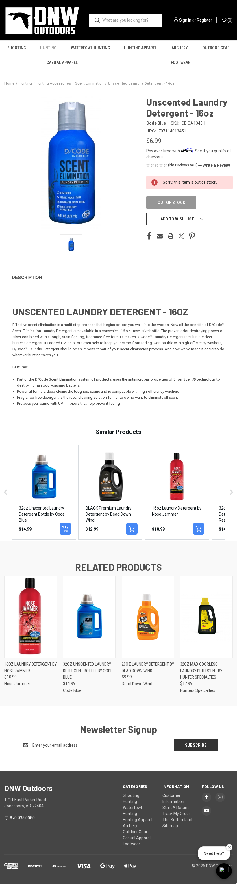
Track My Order (176, 813)
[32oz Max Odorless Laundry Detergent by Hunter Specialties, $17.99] (206, 617)
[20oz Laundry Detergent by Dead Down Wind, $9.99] (148, 617)
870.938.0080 (22, 818)
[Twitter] (181, 236)
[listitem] (44, 492)
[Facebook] (149, 236)
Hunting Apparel (140, 48)
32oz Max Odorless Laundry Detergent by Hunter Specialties (201, 671)
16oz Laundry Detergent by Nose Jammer (30, 667)
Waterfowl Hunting (90, 48)
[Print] (170, 236)
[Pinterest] (192, 236)
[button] (214, 165)
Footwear (180, 62)
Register (204, 20)
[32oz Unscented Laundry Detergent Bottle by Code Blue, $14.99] (89, 617)
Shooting (16, 48)
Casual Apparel (62, 62)
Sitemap (170, 825)
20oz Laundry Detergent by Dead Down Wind (148, 667)
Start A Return (175, 807)
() (230, 20)
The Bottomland (177, 819)
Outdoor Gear (216, 48)
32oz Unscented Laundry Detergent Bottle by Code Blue (87, 671)
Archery (179, 48)
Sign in (185, 20)
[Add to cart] (65, 529)
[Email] (160, 236)
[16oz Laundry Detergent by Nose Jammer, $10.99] (30, 617)
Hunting (48, 48)
